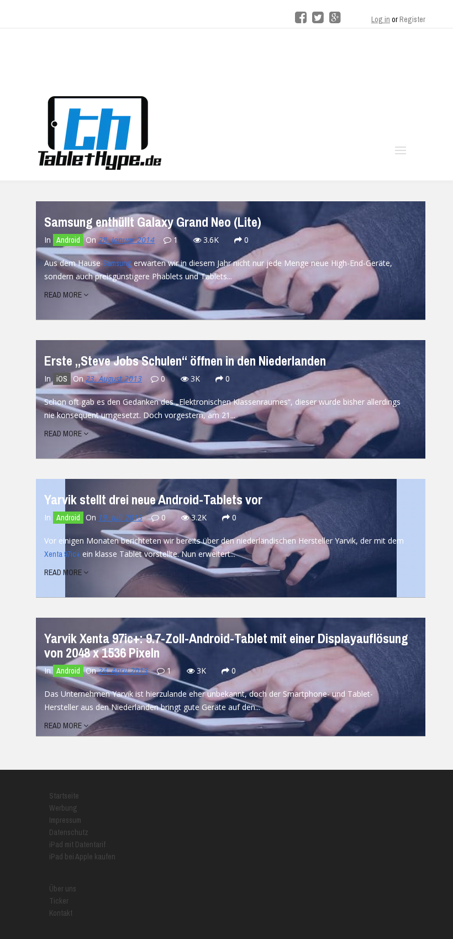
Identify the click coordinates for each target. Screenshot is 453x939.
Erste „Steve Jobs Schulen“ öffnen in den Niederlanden (185, 360)
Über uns (62, 889)
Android (68, 240)
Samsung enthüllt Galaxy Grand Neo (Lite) (152, 222)
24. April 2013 (123, 670)
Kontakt (60, 913)
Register (412, 19)
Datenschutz (68, 832)
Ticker (59, 901)
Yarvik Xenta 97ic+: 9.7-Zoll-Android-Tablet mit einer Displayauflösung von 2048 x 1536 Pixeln (226, 645)
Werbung (63, 808)
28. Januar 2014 (126, 239)
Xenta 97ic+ (62, 554)
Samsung (117, 263)
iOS (61, 379)
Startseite (64, 796)
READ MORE (63, 295)
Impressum (65, 820)
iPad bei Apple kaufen (82, 857)
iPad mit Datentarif (77, 844)
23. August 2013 (114, 378)
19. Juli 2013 (120, 517)
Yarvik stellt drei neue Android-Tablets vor (153, 499)
